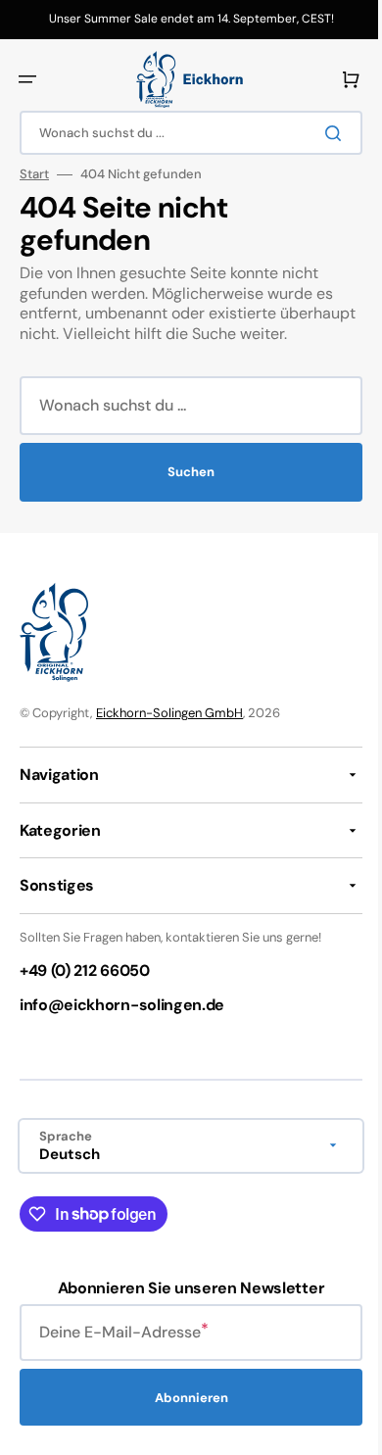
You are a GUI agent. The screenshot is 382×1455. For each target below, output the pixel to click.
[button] (27, 79)
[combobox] (184, 133)
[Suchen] (322, 133)
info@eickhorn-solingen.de (122, 1025)
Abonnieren (183, 1417)
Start (34, 174)
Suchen (184, 492)
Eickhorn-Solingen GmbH (169, 733)
